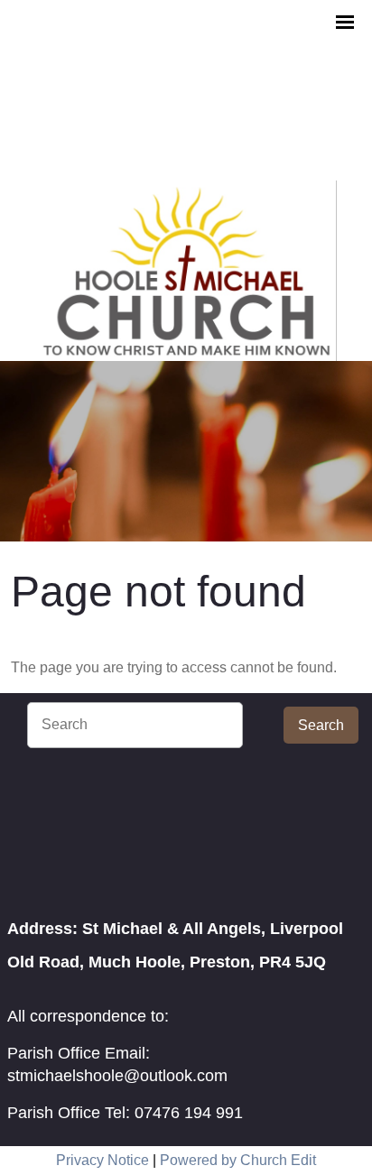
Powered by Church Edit (238, 1160)
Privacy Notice (102, 1160)
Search (321, 725)
